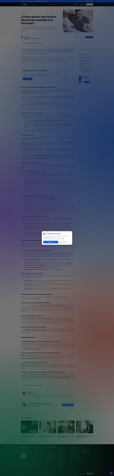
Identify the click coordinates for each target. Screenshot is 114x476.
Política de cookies (61, 238)
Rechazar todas (63, 241)
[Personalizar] (69, 242)
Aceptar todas (51, 241)
